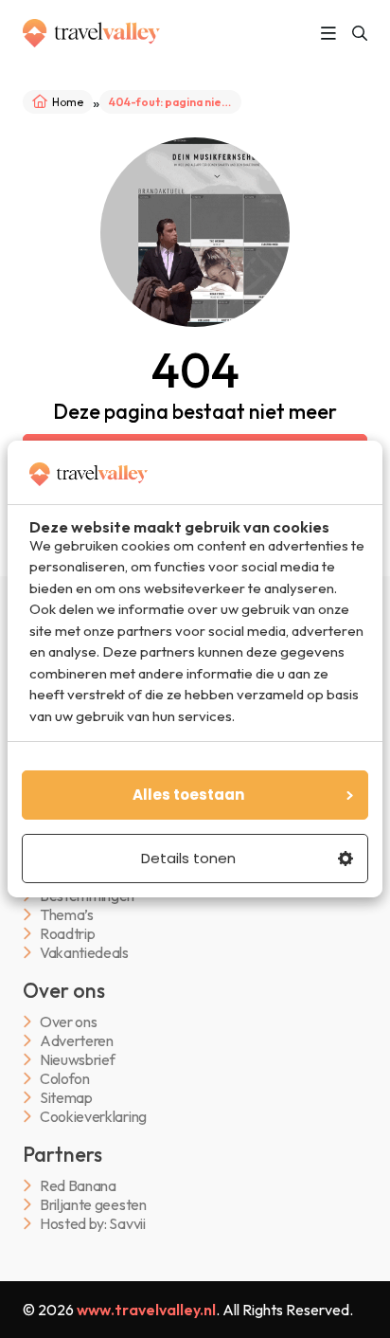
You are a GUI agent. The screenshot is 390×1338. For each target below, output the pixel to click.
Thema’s (67, 915)
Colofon (65, 1079)
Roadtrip (67, 934)
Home (67, 102)
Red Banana (78, 1186)
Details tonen (188, 858)
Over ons (68, 1022)
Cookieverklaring (93, 1117)
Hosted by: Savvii (93, 1224)
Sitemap (66, 1098)
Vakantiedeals (84, 953)
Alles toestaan (188, 795)
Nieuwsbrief (77, 1060)
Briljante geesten (93, 1205)
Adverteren (77, 1041)
